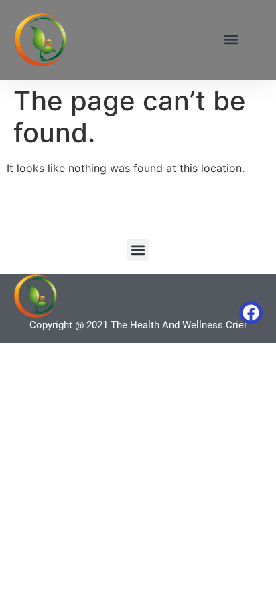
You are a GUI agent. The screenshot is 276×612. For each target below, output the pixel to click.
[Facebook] (251, 312)
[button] (231, 40)
